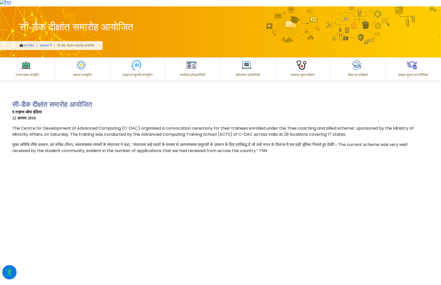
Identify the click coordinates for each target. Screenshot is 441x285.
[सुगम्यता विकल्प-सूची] (9, 272)
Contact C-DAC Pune (408, 237)
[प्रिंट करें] (5, 3)
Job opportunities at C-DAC (349, 237)
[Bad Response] (264, 215)
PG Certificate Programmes (283, 237)
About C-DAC (232, 237)
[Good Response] (244, 215)
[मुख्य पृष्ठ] (21, 45)
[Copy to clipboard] (224, 215)
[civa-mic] (320, 266)
